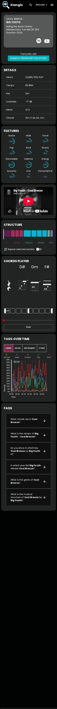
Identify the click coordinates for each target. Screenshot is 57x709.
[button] (28, 421)
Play (28, 327)
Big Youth (13, 22)
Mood (18, 348)
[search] (30, 5)
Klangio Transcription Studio (28, 58)
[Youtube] (46, 41)
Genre (8, 348)
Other (42, 348)
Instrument (29, 348)
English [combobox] (40, 4)
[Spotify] (38, 40)
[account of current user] (52, 5)
